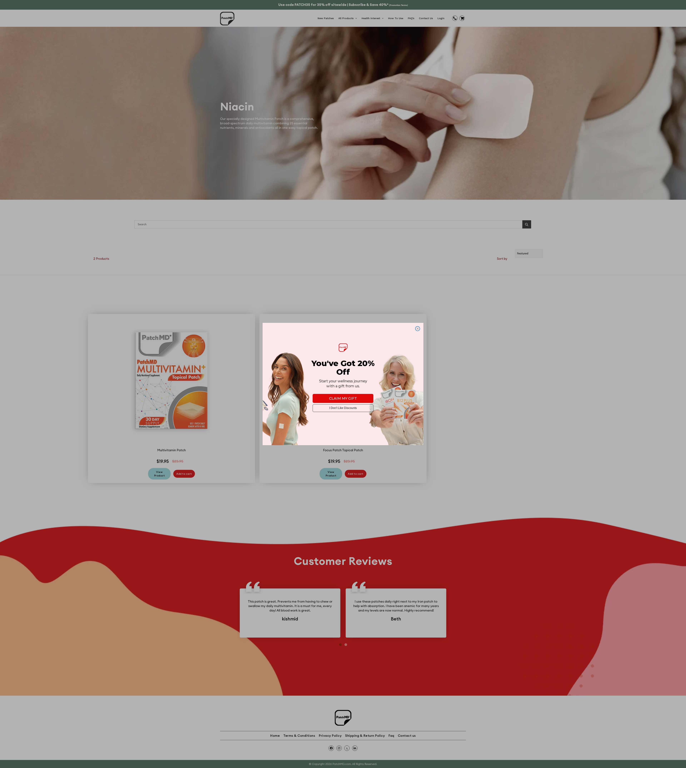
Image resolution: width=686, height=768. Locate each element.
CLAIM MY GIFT (343, 398)
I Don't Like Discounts (343, 407)
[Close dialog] (417, 328)
